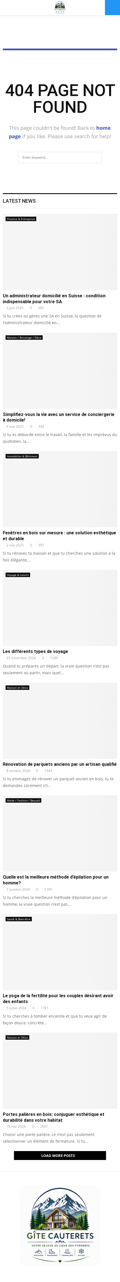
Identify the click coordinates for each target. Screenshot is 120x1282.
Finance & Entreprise (21, 219)
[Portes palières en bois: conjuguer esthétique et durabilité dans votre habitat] (60, 1070)
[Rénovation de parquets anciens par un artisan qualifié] (60, 721)
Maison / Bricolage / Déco (24, 337)
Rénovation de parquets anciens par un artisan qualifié (60, 764)
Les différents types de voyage (35, 651)
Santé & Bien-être (18, 919)
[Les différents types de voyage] (60, 608)
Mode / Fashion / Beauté (23, 800)
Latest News (19, 201)
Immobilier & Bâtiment (22, 456)
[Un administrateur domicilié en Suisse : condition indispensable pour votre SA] (60, 252)
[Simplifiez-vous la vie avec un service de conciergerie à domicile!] (60, 371)
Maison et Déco (17, 688)
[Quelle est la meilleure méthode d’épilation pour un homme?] (60, 833)
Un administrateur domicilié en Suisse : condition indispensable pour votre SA (54, 298)
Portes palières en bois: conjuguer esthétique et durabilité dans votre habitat (53, 1117)
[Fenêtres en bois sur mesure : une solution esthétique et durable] (60, 489)
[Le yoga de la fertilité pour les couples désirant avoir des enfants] (60, 952)
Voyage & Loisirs (18, 575)
